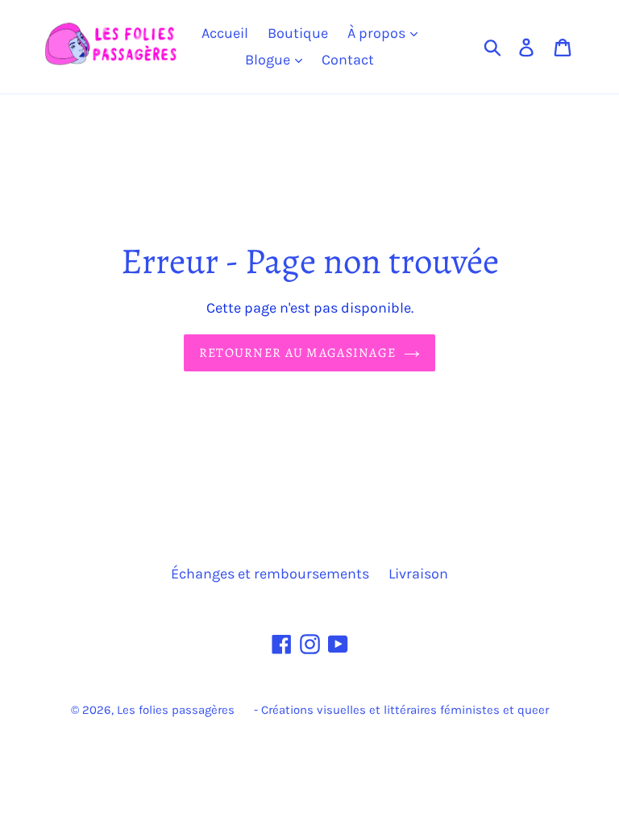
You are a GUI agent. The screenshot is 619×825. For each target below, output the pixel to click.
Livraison (418, 573)
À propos (378, 33)
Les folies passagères (176, 710)
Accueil (224, 33)
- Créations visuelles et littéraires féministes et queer (401, 710)
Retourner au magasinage (297, 353)
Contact (348, 59)
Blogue (269, 59)
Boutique (298, 33)
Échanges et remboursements (270, 573)
